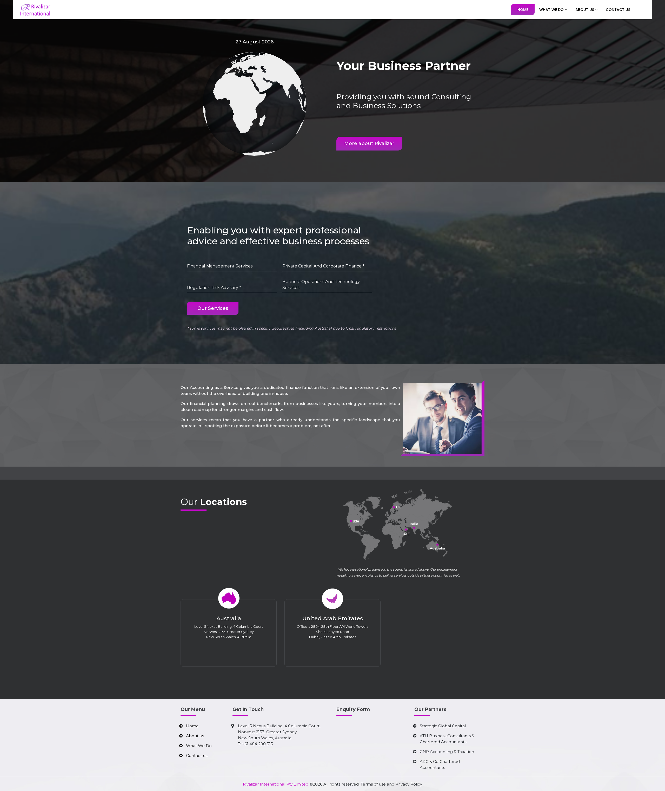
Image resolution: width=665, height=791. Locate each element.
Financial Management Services (219, 266)
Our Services (212, 308)
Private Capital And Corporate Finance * (323, 266)
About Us (585, 9)
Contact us (196, 755)
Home (522, 9)
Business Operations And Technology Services (321, 284)
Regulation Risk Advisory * (214, 287)
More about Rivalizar (369, 143)
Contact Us (618, 9)
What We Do (552, 9)
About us (195, 735)
